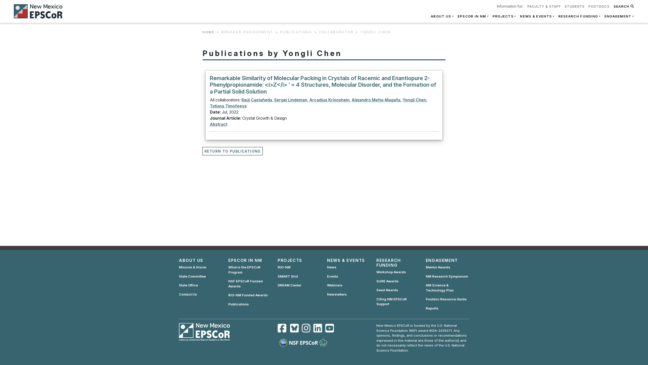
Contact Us (188, 294)
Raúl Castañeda (256, 99)
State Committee (192, 276)
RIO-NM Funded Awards (248, 295)
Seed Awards (387, 290)
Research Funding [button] (578, 16)
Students (574, 6)
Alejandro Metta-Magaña (376, 99)
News (331, 267)
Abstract (218, 124)
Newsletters (337, 294)
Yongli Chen (414, 99)
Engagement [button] (618, 16)
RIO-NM (284, 267)
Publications (238, 304)
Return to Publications (233, 151)
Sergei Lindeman (290, 99)
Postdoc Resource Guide (446, 299)
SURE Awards (387, 281)
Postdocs (599, 6)
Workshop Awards (391, 272)
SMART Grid (288, 276)
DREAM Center (289, 285)
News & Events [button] (536, 16)
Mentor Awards (438, 267)
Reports (432, 308)
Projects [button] (503, 16)
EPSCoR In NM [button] (472, 16)
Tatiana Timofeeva (228, 105)
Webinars (334, 285)
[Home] (40, 11)
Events (332, 276)
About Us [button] (441, 16)
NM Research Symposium (447, 276)
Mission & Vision (192, 267)
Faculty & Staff (544, 6)
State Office (188, 285)
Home (208, 32)
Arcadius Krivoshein (329, 99)
